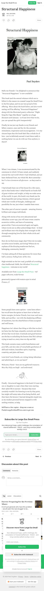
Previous (8, 456)
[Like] (4, 20)
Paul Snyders (11, 13)
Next (37, 456)
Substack (12, 587)
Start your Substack (17, 582)
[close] (38, 518)
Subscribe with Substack (23, 554)
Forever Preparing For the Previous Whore (17, 503)
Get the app (32, 582)
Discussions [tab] (17, 496)
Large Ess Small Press (25, 271)
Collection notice (35, 577)
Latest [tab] (9, 496)
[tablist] (10, 471)
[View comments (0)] (9, 20)
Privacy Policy (22, 563)
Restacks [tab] (15, 471)
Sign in (39, 3)
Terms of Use (32, 559)
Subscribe (32, 3)
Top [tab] (4, 496)
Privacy (20, 577)
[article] (22, 507)
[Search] (40, 496)
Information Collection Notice (26, 561)
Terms (26, 577)
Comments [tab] (6, 471)
